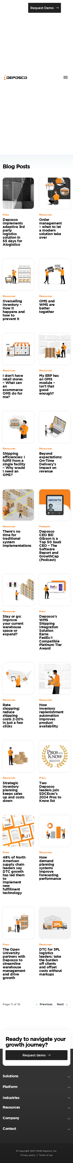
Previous (46, 1004)
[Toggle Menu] (65, 77)
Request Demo (42, 8)
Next (60, 1004)
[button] (36, 1076)
